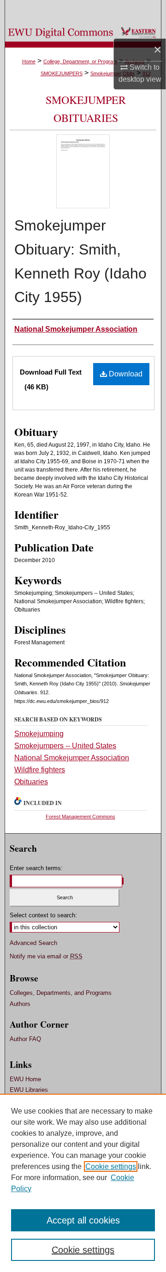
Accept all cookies (83, 1220)
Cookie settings (110, 1166)
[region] (83, 1183)
